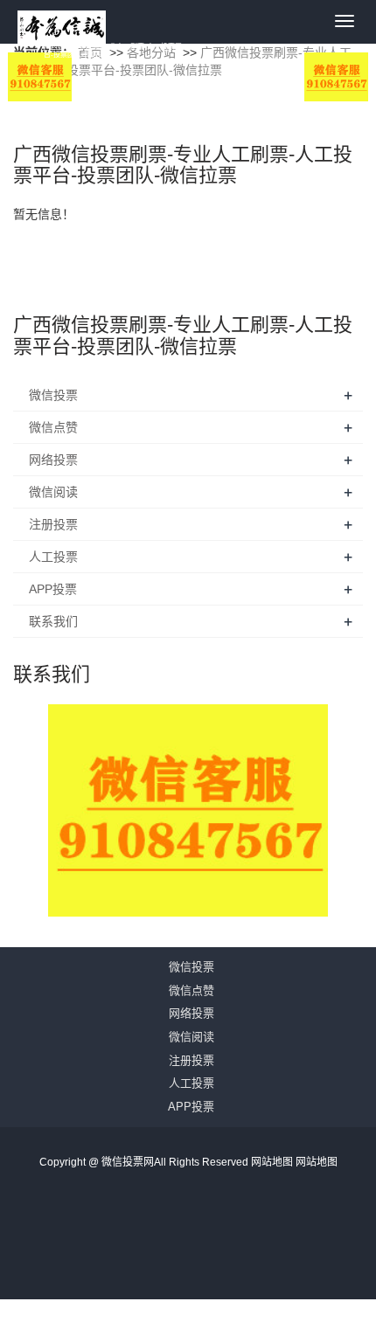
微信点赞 (53, 427)
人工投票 (53, 557)
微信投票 (53, 395)
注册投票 (53, 524)
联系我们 (53, 621)
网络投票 (53, 460)
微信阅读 (53, 492)
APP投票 (53, 589)
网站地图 (273, 1162)
